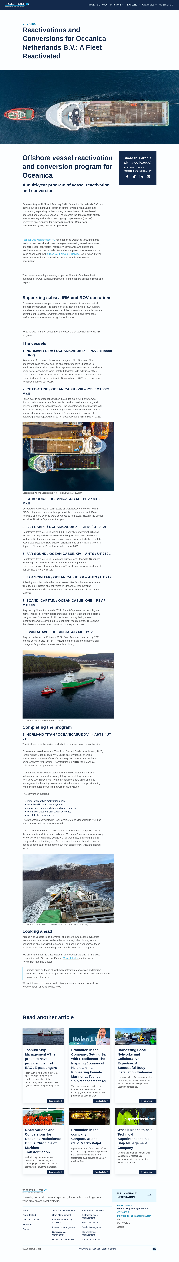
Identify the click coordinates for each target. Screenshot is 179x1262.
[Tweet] (134, 177)
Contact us (166, 5)
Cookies (96, 1249)
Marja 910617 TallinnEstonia (123, 1223)
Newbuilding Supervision (64, 1239)
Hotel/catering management (89, 1233)
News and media (31, 1219)
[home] (17, 5)
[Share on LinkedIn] (141, 177)
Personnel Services (91, 1239)
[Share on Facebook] (127, 177)
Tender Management (92, 1227)
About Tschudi (29, 1215)
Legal (104, 1249)
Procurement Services (93, 1210)
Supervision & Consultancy (59, 1233)
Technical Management (63, 1210)
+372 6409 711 (124, 1212)
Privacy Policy (84, 1249)
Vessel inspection (90, 1222)
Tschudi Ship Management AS (39, 239)
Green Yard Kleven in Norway (63, 254)
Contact (26, 1229)
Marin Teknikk (71, 958)
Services (102, 5)
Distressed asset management (90, 1216)
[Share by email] (148, 177)
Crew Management (61, 1215)
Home (92, 5)
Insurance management (63, 1227)
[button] (117, 5)
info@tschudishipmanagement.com (134, 1216)
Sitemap (112, 1249)
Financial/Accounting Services (62, 1221)
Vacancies (28, 1224)
